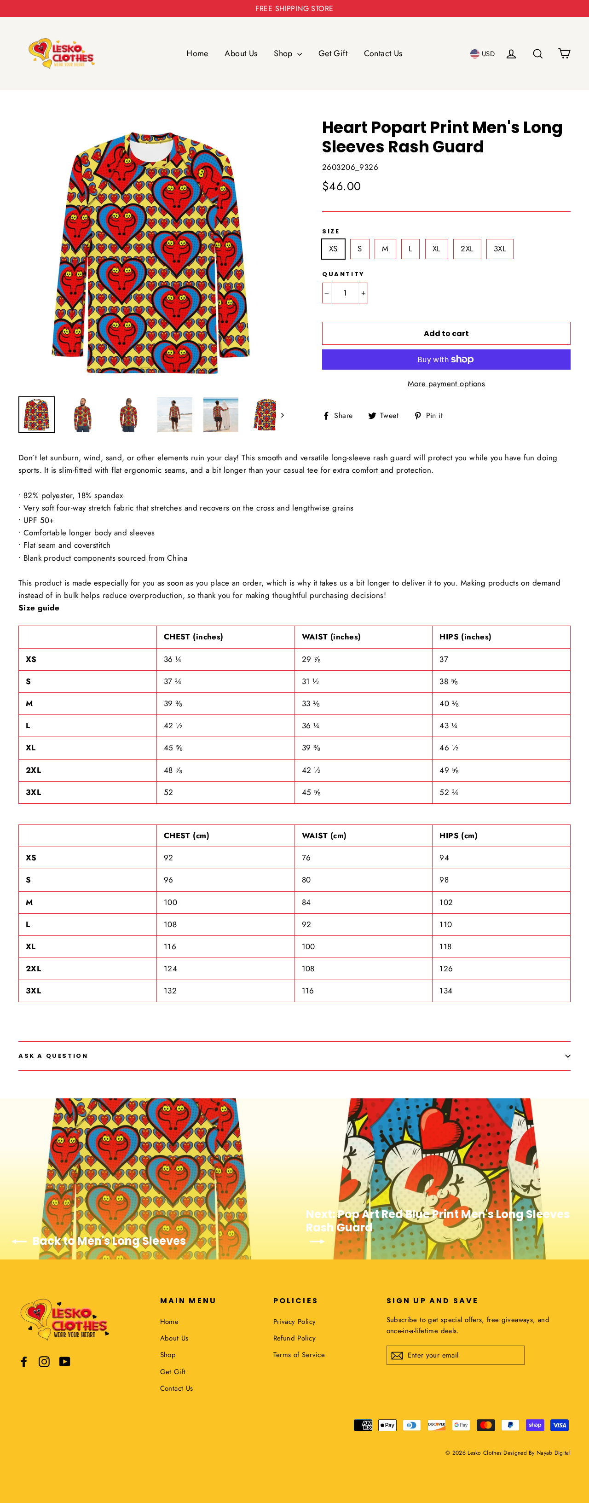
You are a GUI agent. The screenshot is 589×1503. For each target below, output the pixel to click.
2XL (467, 248)
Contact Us (383, 53)
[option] (153, 252)
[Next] (282, 414)
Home (197, 53)
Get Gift (332, 53)
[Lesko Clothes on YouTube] (64, 1360)
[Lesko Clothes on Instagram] (44, 1360)
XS (333, 248)
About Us (241, 53)
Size (331, 231)
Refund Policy (294, 1338)
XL (437, 248)
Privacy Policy (294, 1322)
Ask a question (53, 1055)
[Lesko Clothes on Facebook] (23, 1360)
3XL (500, 248)
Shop (284, 53)
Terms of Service (299, 1355)
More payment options (446, 383)
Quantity (343, 274)
